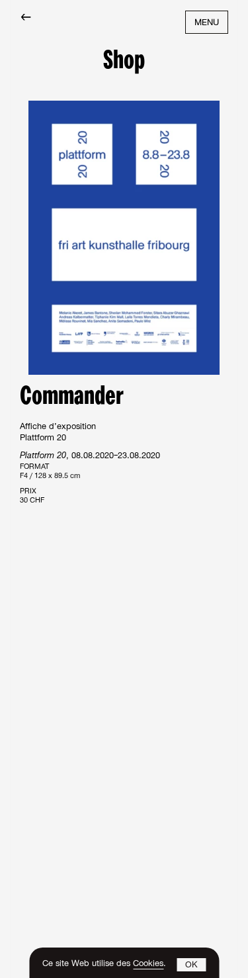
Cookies (148, 964)
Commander (72, 397)
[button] (191, 964)
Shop (124, 61)
